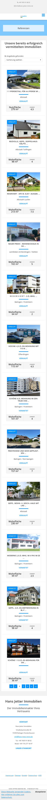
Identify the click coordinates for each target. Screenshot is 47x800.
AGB (39, 775)
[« (11, 686)
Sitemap (18, 775)
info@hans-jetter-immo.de (24, 6)
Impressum (10, 775)
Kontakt (24, 775)
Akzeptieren (40, 792)
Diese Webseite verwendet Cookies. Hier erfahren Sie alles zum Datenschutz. (16, 794)
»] (35, 686)
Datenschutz (32, 775)
